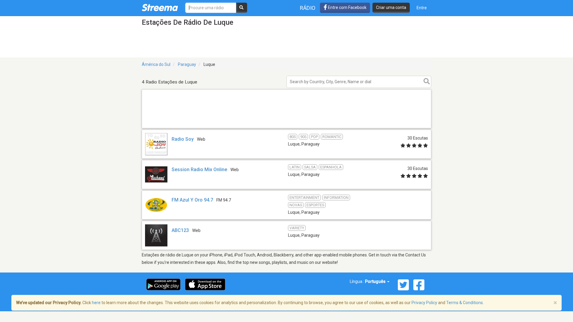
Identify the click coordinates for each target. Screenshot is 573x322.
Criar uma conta (391, 7)
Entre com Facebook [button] (346, 7)
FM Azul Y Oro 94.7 (192, 200)
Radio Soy (183, 139)
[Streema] (160, 7)
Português (375, 281)
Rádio (307, 8)
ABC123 (180, 230)
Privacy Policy (424, 302)
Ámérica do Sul (156, 64)
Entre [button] (422, 7)
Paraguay (187, 64)
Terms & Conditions (464, 302)
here (96, 302)
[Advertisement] (286, 128)
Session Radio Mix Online (199, 169)
